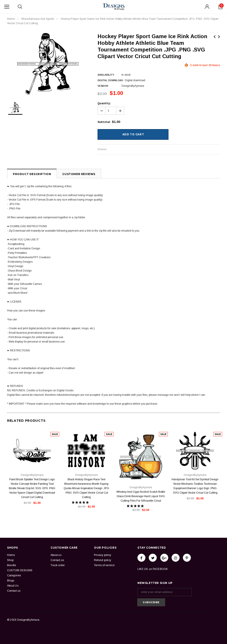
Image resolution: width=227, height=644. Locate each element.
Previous (214, 36)
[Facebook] (141, 558)
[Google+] (164, 558)
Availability (106, 74)
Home (11, 18)
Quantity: (104, 103)
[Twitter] (153, 558)
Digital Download (110, 80)
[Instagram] (176, 558)
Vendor (103, 86)
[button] (80, 502)
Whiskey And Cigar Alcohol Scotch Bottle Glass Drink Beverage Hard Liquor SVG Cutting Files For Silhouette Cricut (140, 496)
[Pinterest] (187, 558)
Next (219, 36)
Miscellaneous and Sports (38, 18)
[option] (48, 64)
